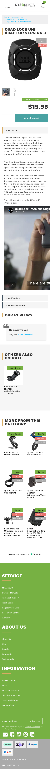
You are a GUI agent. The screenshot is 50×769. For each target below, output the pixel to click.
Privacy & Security (10, 690)
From (15, 368)
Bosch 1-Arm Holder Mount (11, 453)
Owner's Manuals (10, 593)
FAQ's (4, 685)
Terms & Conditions (32, 727)
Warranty (6, 618)
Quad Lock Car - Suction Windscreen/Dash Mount (36, 494)
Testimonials (8, 659)
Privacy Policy (10, 729)
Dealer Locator (9, 680)
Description (12, 130)
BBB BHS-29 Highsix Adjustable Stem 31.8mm (13, 390)
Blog (4, 644)
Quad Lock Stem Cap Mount (13, 491)
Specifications (13, 298)
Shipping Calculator (16, 305)
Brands (5, 649)
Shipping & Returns (11, 695)
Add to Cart (33, 118)
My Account (7, 588)
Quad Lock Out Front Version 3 (35, 453)
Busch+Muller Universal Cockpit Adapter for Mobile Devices (13, 532)
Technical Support (10, 598)
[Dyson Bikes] (25, 5)
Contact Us (7, 654)
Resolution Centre (10, 613)
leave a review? (25, 335)
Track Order (7, 603)
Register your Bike (10, 608)
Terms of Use (8, 705)
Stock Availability (10, 700)
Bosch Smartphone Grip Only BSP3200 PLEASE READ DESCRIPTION (36, 533)
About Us (6, 639)
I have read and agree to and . (24, 728)
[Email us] (5, 734)
